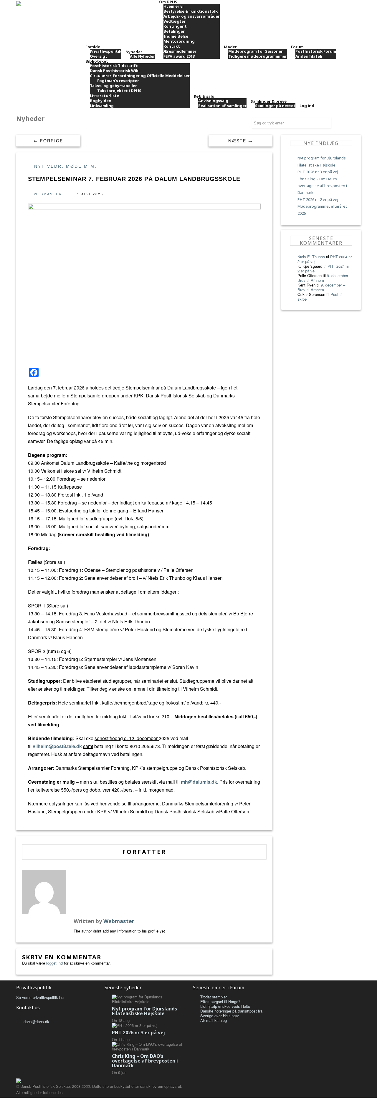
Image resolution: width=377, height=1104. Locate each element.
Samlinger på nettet (275, 105)
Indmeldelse (175, 36)
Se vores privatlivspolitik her (40, 997)
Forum (297, 46)
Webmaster (48, 194)
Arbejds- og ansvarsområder (191, 16)
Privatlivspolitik (105, 51)
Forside (92, 46)
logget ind (54, 963)
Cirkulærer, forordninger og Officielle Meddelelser (140, 75)
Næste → (240, 141)
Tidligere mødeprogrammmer (257, 56)
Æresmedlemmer (179, 51)
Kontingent (175, 26)
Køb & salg (204, 96)
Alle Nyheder (142, 56)
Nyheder (133, 51)
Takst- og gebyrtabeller (113, 85)
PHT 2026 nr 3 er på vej (317, 171)
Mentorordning (179, 41)
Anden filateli (308, 56)
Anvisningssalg (213, 100)
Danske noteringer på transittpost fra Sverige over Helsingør (231, 1013)
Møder (230, 46)
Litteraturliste (104, 95)
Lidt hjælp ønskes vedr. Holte (225, 1006)
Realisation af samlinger (222, 105)
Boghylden (100, 100)
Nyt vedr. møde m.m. (65, 166)
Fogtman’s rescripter (118, 80)
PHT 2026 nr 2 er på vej (317, 199)
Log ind (307, 105)
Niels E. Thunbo (311, 256)
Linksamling (102, 105)
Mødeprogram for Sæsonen (256, 51)
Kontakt (171, 46)
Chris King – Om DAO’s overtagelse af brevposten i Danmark (322, 185)
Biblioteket (96, 61)
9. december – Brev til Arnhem (321, 287)
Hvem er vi (173, 6)
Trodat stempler (213, 997)
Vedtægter (174, 21)
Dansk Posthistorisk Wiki (115, 70)
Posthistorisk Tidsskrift (114, 65)
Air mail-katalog (213, 1020)
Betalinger (174, 31)
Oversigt (98, 56)
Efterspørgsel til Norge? (220, 1001)
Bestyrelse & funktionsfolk (190, 11)
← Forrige (48, 141)
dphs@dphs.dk (36, 1021)
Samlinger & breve (269, 101)
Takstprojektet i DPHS (119, 90)
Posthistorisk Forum (315, 51)
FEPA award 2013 (179, 56)
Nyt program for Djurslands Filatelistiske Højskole (144, 1011)
